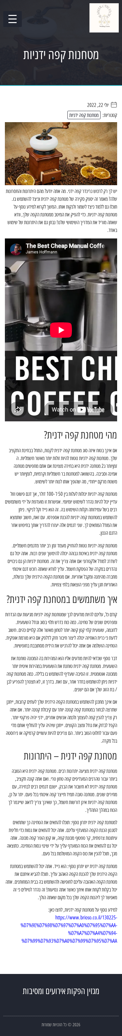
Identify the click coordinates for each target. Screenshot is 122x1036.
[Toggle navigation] (12, 19)
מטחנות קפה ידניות (84, 115)
